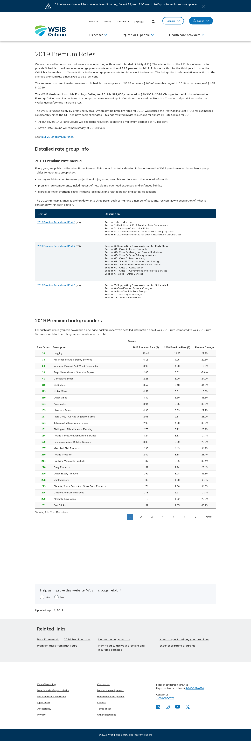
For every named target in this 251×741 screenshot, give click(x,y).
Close (203, 6)
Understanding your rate (114, 639)
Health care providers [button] (184, 35)
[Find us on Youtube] (177, 708)
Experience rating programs (177, 645)
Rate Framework (48, 639)
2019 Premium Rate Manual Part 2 (56, 246)
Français (139, 21)
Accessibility (44, 708)
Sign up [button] (171, 20)
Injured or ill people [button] (136, 35)
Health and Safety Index (110, 696)
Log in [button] (200, 20)
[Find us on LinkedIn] (158, 708)
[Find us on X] (187, 708)
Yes (48, 597)
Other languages (106, 714)
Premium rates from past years (57, 645)
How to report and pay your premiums (184, 639)
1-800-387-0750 (195, 688)
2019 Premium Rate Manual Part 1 (56, 222)
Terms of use (104, 708)
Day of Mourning (46, 684)
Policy (107, 21)
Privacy (41, 714)
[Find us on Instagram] (168, 708)
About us (93, 21)
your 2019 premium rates (56, 136)
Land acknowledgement (110, 690)
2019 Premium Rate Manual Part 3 (56, 285)
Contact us (123, 21)
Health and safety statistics (53, 690)
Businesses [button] (95, 35)
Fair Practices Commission (51, 696)
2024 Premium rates (77, 639)
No (62, 597)
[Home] (50, 30)
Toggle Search (153, 22)
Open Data (43, 702)
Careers (101, 702)
